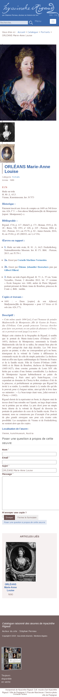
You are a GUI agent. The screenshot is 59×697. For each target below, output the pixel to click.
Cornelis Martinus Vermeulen (32, 260)
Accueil (21, 32)
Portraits (45, 32)
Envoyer (9, 517)
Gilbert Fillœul (11, 270)
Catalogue (33, 32)
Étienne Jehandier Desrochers (33, 267)
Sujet (5, 466)
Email (6, 457)
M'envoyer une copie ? (14, 512)
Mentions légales (40, 636)
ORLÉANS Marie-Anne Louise (10, 587)
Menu (38, 21)
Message (7, 474)
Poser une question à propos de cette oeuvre (24, 522)
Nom (5, 449)
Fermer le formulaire (27, 517)
